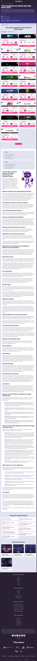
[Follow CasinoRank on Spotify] (22, 640)
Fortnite (18, 595)
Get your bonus (9, 44)
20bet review (10, 46)
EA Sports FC (18, 601)
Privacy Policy (18, 628)
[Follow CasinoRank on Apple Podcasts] (24, 640)
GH (17, 642)
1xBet (18, 580)
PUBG (18, 597)
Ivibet (18, 587)
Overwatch (18, 594)
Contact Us (18, 623)
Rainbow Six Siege (25, 193)
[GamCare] (30, 652)
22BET (18, 584)
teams (16, 318)
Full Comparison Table (11, 31)
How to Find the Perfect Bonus (18, 609)
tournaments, (30, 327)
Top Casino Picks (4, 31)
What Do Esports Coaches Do (18, 612)
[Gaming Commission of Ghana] (8, 652)
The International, (28, 478)
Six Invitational (9, 278)
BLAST (14, 258)
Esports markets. (17, 405)
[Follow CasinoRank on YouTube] (19, 640)
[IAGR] (16, 656)
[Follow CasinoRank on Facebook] (12, 640)
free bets (17, 403)
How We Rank (18, 626)
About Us (18, 621)
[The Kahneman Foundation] (17, 652)
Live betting (6, 450)
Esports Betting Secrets (18, 614)
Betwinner (18, 582)
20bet (18, 585)
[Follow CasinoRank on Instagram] (15, 640)
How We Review (18, 624)
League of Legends (8, 471)
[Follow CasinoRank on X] (17, 640)
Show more (18, 143)
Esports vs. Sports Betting (18, 611)
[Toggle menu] (2, 1)
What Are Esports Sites (18, 607)
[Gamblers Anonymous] (23, 652)
